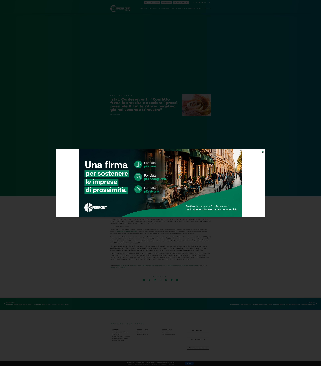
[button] (262, 151)
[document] (160, 183)
